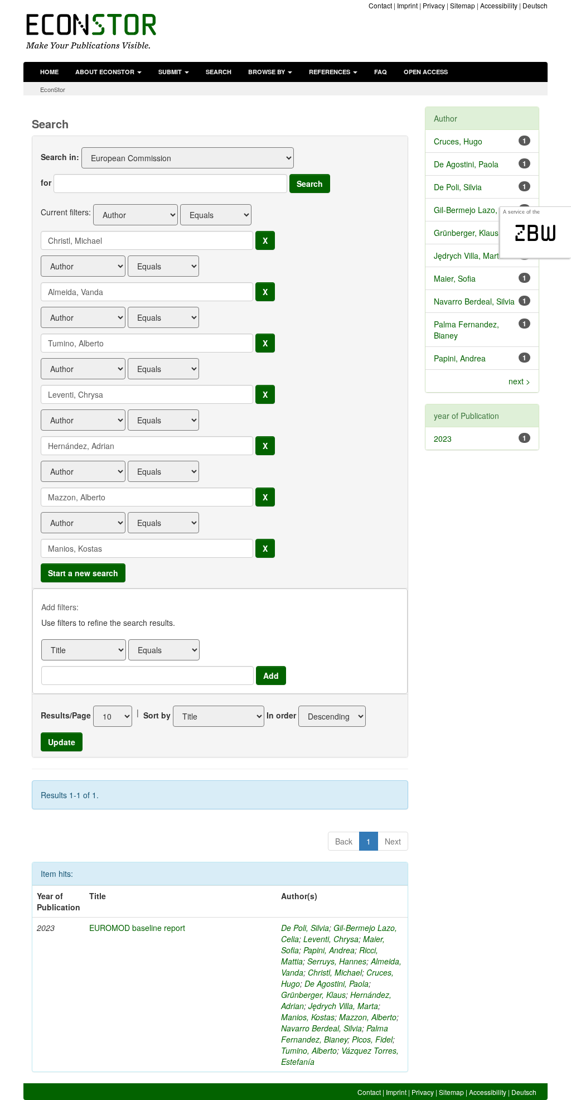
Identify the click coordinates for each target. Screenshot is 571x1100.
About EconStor (105, 71)
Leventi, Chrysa (331, 938)
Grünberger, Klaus (313, 994)
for (46, 182)
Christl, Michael (335, 972)
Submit (170, 71)
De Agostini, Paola (336, 983)
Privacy (434, 5)
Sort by (157, 715)
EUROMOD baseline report (137, 927)
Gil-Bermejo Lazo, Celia (475, 209)
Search (218, 71)
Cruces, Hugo (458, 141)
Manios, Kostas (308, 1016)
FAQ (380, 71)
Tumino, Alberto (309, 1050)
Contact (380, 5)
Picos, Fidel (372, 1039)
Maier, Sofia (455, 278)
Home (49, 71)
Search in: (60, 156)
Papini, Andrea (329, 950)
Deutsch (535, 5)
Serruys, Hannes (336, 961)
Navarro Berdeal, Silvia (321, 1028)
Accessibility (498, 5)
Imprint (407, 5)
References (330, 71)
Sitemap (462, 5)
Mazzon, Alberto (367, 1016)
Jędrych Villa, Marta (343, 1005)
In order (281, 715)
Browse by (267, 71)
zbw (535, 233)
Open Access (426, 71)
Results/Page (66, 715)
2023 (443, 438)
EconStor (52, 89)
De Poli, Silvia (305, 927)
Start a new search (83, 572)
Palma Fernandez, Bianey (334, 1033)
